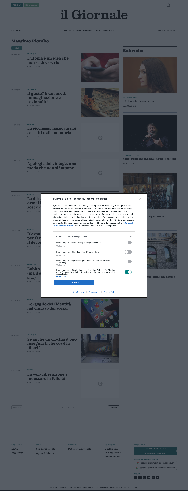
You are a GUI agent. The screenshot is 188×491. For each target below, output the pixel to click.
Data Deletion (78, 292)
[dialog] (94, 245)
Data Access (94, 292)
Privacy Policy (110, 292)
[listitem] (94, 236)
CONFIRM (74, 282)
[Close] (141, 199)
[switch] (128, 242)
